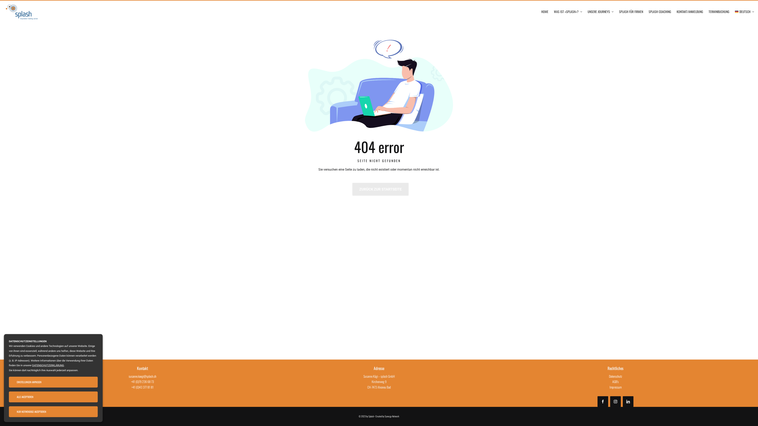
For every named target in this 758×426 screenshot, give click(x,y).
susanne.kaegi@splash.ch (142, 376)
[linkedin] (628, 401)
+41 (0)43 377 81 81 (142, 387)
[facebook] (603, 401)
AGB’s (615, 381)
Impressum (616, 387)
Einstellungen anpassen (29, 382)
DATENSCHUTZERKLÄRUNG (48, 365)
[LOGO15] (21, 4)
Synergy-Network (392, 416)
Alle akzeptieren (25, 397)
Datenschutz (615, 376)
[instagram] (615, 401)
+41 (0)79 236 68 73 (142, 381)
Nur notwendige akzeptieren (31, 412)
